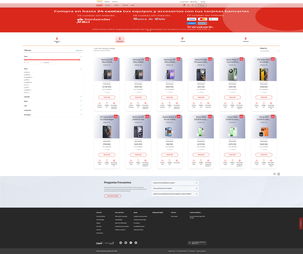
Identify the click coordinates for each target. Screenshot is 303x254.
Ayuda (132, 5)
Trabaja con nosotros (120, 229)
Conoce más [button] (107, 97)
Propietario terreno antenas (122, 226)
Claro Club (125, 5)
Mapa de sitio (171, 251)
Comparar (107, 92)
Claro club (98, 226)
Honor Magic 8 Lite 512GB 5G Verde (232, 61)
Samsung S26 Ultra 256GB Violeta (169, 61)
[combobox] (270, 51)
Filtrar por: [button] (27, 50)
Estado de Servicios (138, 229)
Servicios (107, 5)
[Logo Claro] (99, 5)
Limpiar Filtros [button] (79, 50)
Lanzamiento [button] (27, 110)
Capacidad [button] (27, 97)
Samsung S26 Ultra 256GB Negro (138, 61)
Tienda (116, 5)
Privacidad (191, 251)
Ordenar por (263, 48)
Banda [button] (25, 101)
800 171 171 (195, 243)
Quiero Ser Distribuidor (121, 223)
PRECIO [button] (25, 56)
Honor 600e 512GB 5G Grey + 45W (201, 118)
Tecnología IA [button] (27, 115)
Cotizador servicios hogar (140, 219)
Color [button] (25, 106)
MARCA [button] (26, 69)
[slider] (25, 60)
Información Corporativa (121, 216)
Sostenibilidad (118, 219)
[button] (183, 5)
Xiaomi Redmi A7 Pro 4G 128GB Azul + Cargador (170, 118)
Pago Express (185, 1)
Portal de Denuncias (182, 251)
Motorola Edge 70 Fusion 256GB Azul (201, 61)
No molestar (137, 223)
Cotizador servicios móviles (140, 216)
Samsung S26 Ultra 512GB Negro (106, 61)
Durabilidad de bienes (139, 226)
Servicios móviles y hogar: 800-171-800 (197, 217)
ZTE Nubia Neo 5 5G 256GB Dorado (264, 61)
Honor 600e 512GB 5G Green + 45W (232, 118)
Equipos (98, 223)
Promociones (99, 233)
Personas (99, 1)
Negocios (107, 1)
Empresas (115, 1)
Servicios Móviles (100, 216)
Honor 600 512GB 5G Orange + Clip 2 (264, 118)
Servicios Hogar (100, 219)
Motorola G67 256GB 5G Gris (138, 118)
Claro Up (98, 229)
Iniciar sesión (174, 216)
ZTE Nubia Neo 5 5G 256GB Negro (107, 118)
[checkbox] (52, 72)
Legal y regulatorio (201, 251)
